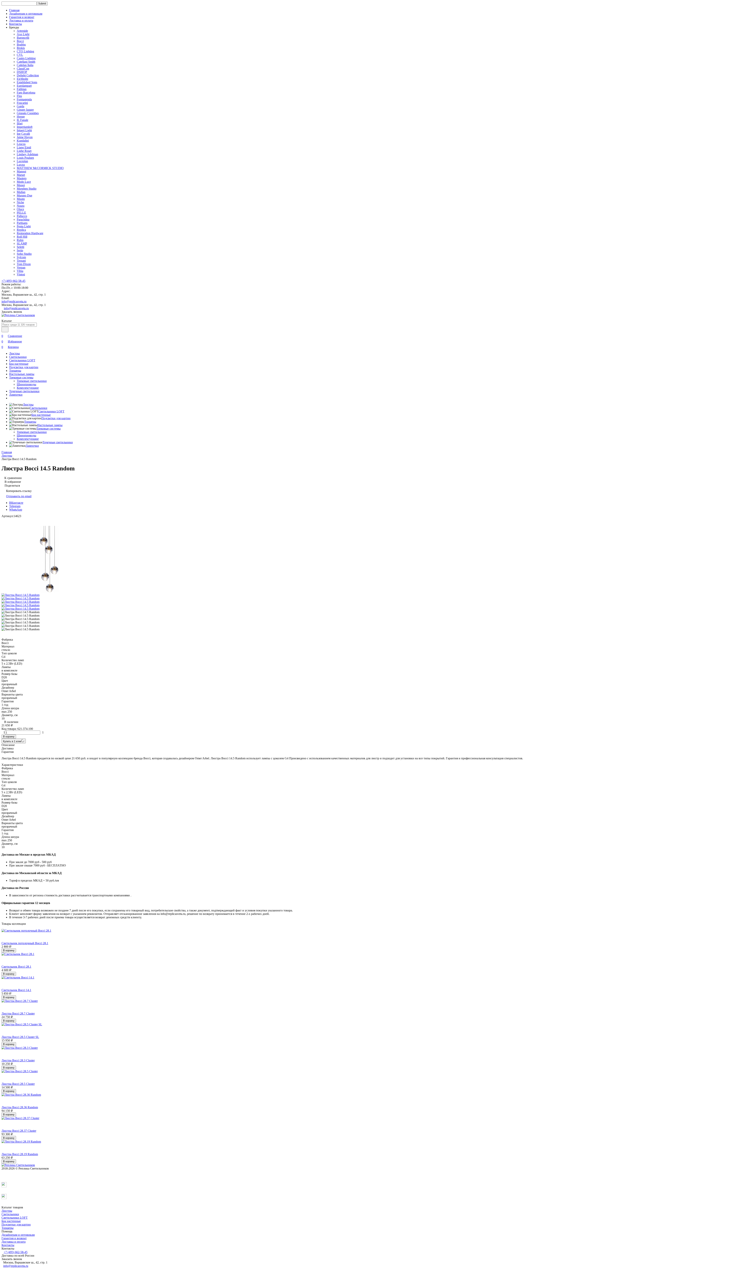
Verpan (21, 267)
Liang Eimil (24, 147)
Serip (20, 250)
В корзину (8, 736)
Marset (21, 174)
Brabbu (21, 44)
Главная (14, 10)
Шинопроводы (26, 384)
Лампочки (15, 394)
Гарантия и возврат (21, 17)
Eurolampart (24, 85)
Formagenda (24, 99)
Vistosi (21, 274)
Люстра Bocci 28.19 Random (20, 1154)
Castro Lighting (26, 58)
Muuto (21, 199)
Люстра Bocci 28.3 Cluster (18, 1060)
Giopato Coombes (28, 113)
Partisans (22, 223)
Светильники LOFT (22, 360)
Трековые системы (21, 377)
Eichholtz (22, 78)
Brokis (21, 48)
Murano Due (24, 195)
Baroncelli (23, 37)
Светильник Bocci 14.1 (16, 990)
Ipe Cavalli (23, 133)
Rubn (20, 240)
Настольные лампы (21, 374)
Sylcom (21, 257)
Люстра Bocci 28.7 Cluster (18, 1013)
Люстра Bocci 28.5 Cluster (18, 1083)
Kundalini (23, 140)
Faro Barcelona (26, 92)
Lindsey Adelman (27, 154)
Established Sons (27, 82)
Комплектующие (28, 387)
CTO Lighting (25, 51)
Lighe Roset (24, 150)
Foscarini (22, 102)
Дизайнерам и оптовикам (25, 13)
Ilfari (19, 123)
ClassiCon (23, 68)
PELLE (21, 212)
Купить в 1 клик (12, 741)
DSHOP (22, 72)
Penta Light (24, 226)
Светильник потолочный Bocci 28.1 (25, 943)
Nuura (20, 205)
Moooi (21, 185)
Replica (21, 229)
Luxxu (21, 164)
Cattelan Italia (25, 65)
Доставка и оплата (21, 20)
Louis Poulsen (25, 157)
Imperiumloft (24, 126)
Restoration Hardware (30, 233)
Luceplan (22, 161)
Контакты (15, 24)
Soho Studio (24, 253)
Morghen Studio (26, 188)
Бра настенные (18, 363)
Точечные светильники (24, 391)
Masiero (21, 178)
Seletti (20, 247)
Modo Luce (24, 181)
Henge (21, 116)
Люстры (14, 353)
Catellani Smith (26, 61)
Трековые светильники (32, 381)
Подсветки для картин (23, 367)
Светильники (18, 357)
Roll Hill (22, 236)
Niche (20, 202)
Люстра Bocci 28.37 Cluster (19, 1130)
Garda (20, 106)
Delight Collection (28, 75)
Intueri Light (24, 130)
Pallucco (22, 216)
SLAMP (22, 243)
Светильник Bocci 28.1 (16, 966)
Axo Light (23, 34)
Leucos (21, 144)
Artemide (22, 30)
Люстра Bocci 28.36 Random (20, 1107)
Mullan (21, 192)
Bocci (20, 41)
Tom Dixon (24, 264)
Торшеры (15, 370)
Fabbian (21, 89)
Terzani (21, 260)
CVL (20, 54)
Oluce (20, 209)
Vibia (20, 271)
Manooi (21, 171)
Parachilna (23, 219)
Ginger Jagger (25, 109)
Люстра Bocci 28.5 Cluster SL (20, 1037)
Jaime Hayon (25, 137)
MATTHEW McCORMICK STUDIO (40, 168)
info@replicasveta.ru (14, 301)
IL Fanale (22, 120)
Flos (19, 96)
